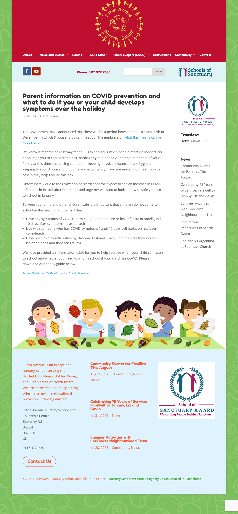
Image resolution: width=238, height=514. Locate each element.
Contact (205, 55)
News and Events (52, 55)
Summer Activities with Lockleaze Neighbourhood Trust (198, 209)
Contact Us (39, 461)
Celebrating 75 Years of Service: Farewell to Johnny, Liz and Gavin (198, 190)
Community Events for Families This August (195, 171)
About (27, 55)
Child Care (97, 55)
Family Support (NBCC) (129, 55)
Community (183, 55)
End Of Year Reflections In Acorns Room (197, 228)
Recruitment (162, 55)
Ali (28, 116)
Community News (128, 374)
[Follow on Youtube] (36, 71)
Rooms (77, 55)
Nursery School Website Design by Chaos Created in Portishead (155, 479)
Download (84, 273)
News (54, 116)
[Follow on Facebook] (27, 71)
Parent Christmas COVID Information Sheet (49, 273)
